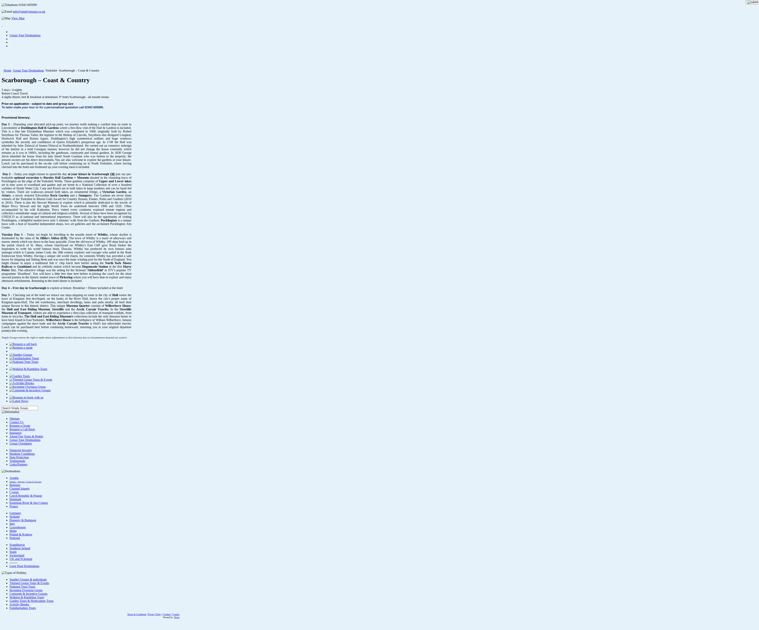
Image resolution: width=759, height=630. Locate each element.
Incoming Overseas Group (25, 590)
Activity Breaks (19, 604)
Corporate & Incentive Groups (28, 593)
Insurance (15, 432)
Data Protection (19, 457)
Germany (15, 513)
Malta (13, 531)
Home (7, 70)
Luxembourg (17, 527)
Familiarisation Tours (22, 608)
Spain (13, 551)
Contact (175, 614)
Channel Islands (19, 488)
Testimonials (17, 461)
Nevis (176, 617)
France (13, 506)
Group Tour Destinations (28, 70)
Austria (14, 478)
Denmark (15, 499)
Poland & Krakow (20, 534)
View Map (18, 18)
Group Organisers (20, 443)
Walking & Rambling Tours (26, 597)
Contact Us (16, 422)
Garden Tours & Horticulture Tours (31, 601)
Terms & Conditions (136, 614)
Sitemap (14, 418)
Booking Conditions (22, 453)
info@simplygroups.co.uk (29, 11)
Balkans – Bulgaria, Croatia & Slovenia (25, 482)
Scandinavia (17, 544)
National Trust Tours (22, 586)
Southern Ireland (19, 548)
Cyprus (14, 492)
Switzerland (16, 555)
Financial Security (20, 450)
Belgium (14, 485)
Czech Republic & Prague (25, 495)
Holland (14, 516)
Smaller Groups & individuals (28, 579)
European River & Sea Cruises (28, 502)
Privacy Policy (154, 614)
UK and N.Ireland (20, 559)
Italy (12, 523)
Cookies (167, 614)
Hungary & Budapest (22, 520)
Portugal (14, 538)
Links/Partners (18, 464)
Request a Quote (19, 425)
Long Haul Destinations (24, 566)
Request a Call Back (22, 429)
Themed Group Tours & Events (29, 583)
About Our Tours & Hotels (26, 436)
